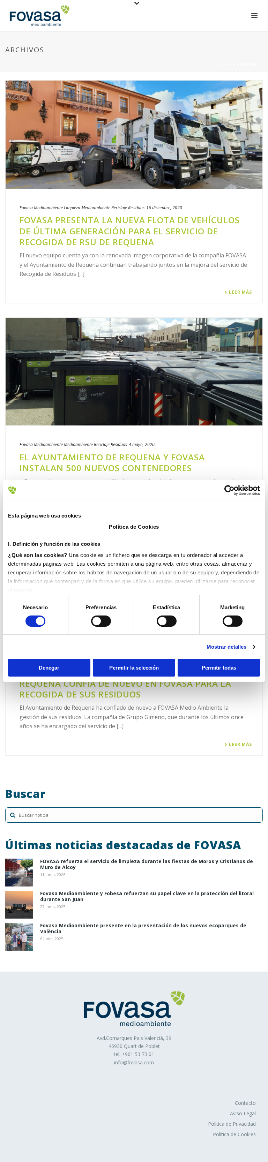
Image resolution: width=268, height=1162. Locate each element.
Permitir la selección (134, 668)
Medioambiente (95, 208)
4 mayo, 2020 (142, 444)
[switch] (101, 621)
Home (225, 64)
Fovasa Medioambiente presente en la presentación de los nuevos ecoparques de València (143, 929)
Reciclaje (119, 208)
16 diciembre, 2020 (164, 208)
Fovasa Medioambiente (41, 208)
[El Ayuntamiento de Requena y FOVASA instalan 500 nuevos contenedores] (134, 372)
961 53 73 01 (139, 1054)
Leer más (240, 292)
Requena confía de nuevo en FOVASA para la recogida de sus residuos (125, 689)
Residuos (136, 208)
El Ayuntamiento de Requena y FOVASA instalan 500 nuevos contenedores (112, 462)
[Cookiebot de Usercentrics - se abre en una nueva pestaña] (229, 490)
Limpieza (72, 208)
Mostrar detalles (227, 647)
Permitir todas (219, 668)
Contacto (245, 1103)
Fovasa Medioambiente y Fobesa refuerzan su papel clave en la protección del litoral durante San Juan (147, 897)
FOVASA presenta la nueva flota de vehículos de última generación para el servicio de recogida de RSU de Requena (130, 230)
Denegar (49, 668)
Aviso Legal (243, 1113)
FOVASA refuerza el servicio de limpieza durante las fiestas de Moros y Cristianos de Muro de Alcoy (146, 864)
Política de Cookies (234, 1134)
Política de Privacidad (232, 1123)
